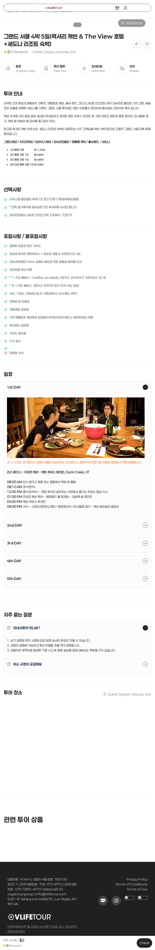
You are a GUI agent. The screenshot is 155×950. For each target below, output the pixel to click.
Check (144, 943)
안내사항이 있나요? (26, 628)
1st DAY (14, 387)
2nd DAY (14, 525)
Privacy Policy (136, 879)
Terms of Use (137, 889)
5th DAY (14, 579)
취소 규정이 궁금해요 (27, 664)
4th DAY (14, 561)
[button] (117, 8)
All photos (134, 23)
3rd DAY (14, 543)
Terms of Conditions (131, 884)
